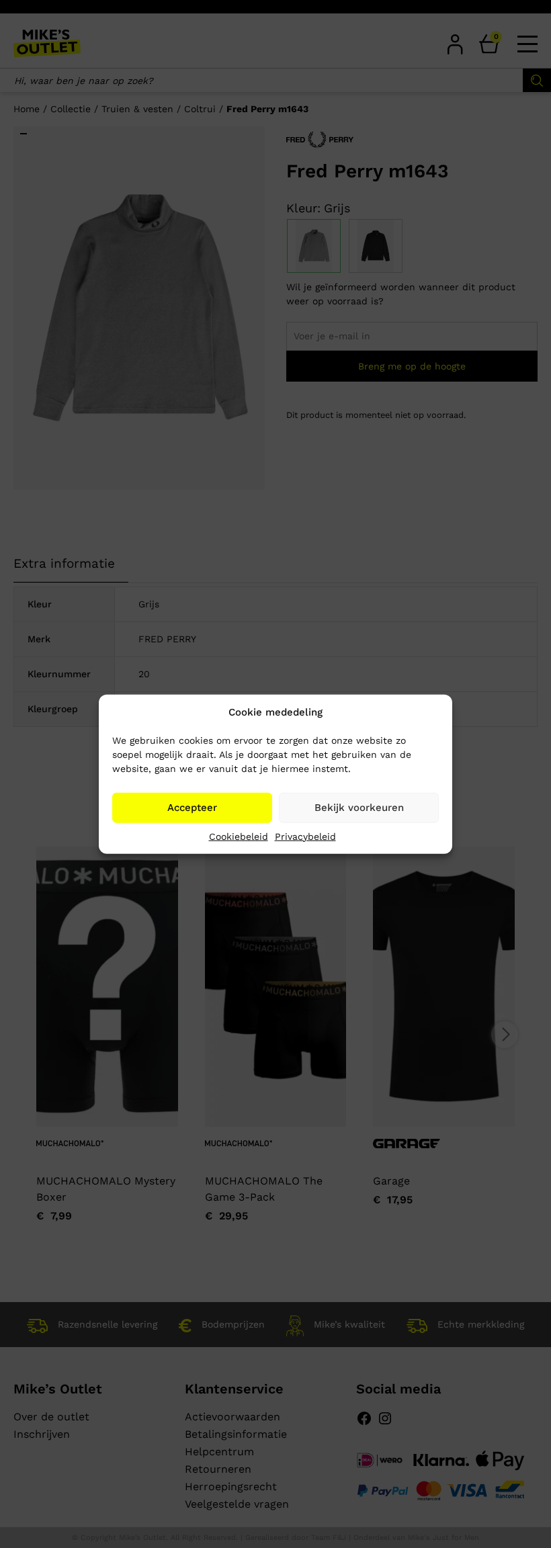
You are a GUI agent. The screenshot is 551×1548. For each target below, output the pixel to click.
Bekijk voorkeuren (359, 808)
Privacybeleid (305, 835)
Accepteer (192, 808)
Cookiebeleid (238, 835)
